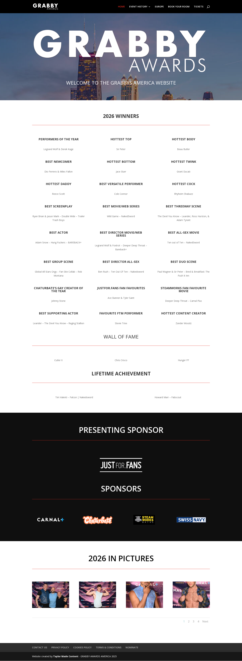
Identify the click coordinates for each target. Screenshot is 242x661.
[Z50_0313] (97, 607)
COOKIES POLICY (82, 647)
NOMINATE (132, 647)
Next (205, 621)
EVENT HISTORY (138, 6)
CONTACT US (39, 647)
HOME (121, 6)
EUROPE (159, 6)
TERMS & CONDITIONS (108, 647)
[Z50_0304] (50, 607)
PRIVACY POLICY (60, 647)
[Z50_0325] (191, 607)
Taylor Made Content (65, 656)
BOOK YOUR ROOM (178, 6)
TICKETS (198, 6)
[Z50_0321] (144, 607)
